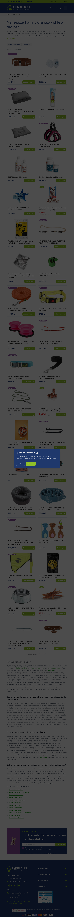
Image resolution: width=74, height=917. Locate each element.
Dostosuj (20, 464)
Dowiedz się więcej (51, 458)
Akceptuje (31, 464)
